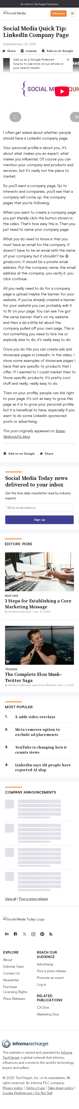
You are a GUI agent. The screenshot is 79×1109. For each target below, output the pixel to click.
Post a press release (33, 899)
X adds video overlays (35, 716)
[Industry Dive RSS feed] (50, 934)
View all (10, 899)
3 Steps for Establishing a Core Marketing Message (38, 604)
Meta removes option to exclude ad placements (37, 732)
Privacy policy (13, 1088)
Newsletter (11, 980)
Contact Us (11, 973)
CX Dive (43, 1007)
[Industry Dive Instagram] (33, 934)
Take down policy (61, 1088)
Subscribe (58, 13)
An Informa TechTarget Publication (39, 4)
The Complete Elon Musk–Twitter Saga (33, 677)
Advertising (45, 964)
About (7, 960)
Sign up (39, 519)
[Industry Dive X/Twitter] (24, 934)
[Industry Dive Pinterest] (41, 934)
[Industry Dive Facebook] (15, 934)
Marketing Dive (48, 1014)
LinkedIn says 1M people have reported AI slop (43, 767)
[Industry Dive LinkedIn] (6, 934)
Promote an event (50, 978)
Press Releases (14, 998)
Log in (41, 984)
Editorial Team (13, 966)
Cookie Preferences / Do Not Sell (27, 1093)
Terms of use (35, 1088)
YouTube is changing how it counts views (41, 750)
